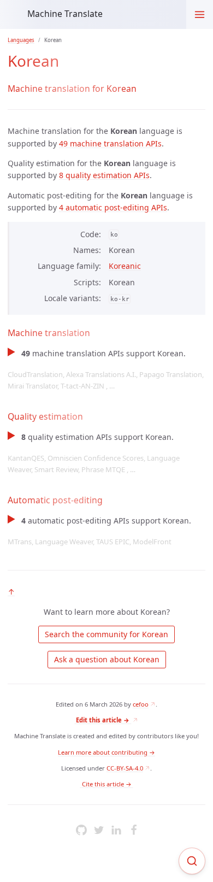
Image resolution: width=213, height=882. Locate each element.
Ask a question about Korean (107, 659)
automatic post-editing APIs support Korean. (99, 530)
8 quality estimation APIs (104, 175)
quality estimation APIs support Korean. (94, 453)
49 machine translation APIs (110, 143)
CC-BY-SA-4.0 (124, 768)
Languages (21, 40)
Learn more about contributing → (106, 752)
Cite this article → (106, 784)
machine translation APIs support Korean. (106, 369)
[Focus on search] (192, 861)
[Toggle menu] (199, 14)
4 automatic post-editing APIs (113, 207)
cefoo (141, 704)
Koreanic (125, 266)
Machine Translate (65, 14)
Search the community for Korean (106, 634)
